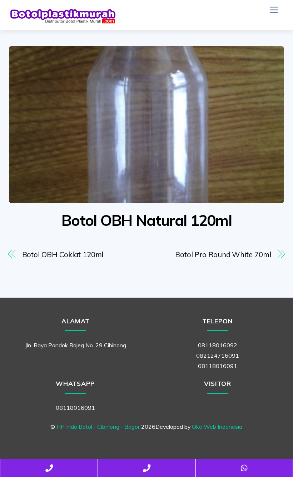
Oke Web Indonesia (217, 426)
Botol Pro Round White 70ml (223, 254)
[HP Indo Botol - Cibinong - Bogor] (62, 21)
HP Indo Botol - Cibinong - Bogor (98, 426)
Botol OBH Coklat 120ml (63, 254)
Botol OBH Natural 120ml (146, 220)
